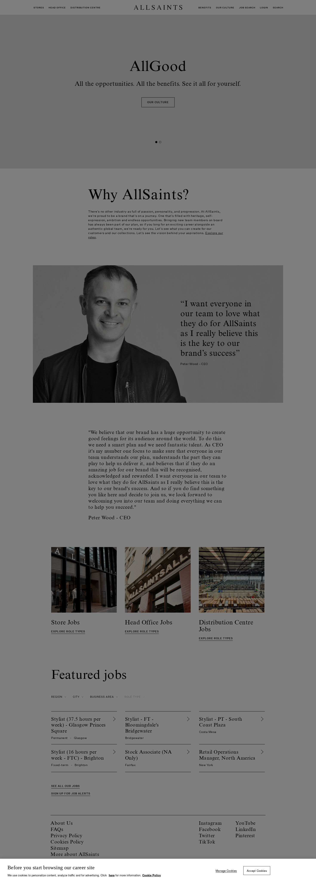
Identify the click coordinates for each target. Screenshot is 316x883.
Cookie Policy (151, 875)
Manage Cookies (226, 870)
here (112, 875)
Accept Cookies (257, 870)
